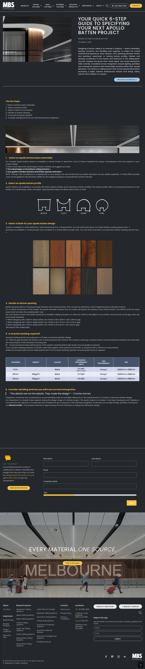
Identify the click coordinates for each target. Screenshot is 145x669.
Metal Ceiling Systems (25, 615)
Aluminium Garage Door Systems (47, 637)
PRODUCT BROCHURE (105, 606)
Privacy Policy (65, 613)
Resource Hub (7, 636)
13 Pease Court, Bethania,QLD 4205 (81, 627)
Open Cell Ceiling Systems (23, 629)
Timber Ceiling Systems (22, 624)
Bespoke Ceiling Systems (47, 613)
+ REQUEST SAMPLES (130, 606)
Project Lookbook (7, 631)
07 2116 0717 (81, 621)
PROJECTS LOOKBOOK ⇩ (127, 79)
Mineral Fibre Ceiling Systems (24, 639)
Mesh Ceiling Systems (25, 619)
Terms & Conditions (64, 618)
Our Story (7, 609)
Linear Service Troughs (46, 609)
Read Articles (8, 620)
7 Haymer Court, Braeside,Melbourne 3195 (81, 615)
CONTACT (136, 6)
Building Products (44, 642)
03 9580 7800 (82, 609)
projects (25, 6)
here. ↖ (126, 227)
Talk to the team (72, 563)
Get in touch (65, 609)
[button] (36, 5)
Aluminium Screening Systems (45, 626)
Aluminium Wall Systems (47, 617)
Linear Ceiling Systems (25, 634)
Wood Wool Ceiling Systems (24, 645)
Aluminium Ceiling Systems (23, 610)
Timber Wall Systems (45, 621)
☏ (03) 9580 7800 (119, 6)
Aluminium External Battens (44, 631)
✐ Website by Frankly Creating (15, 663)
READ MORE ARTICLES (18, 488)
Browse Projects (6, 625)
